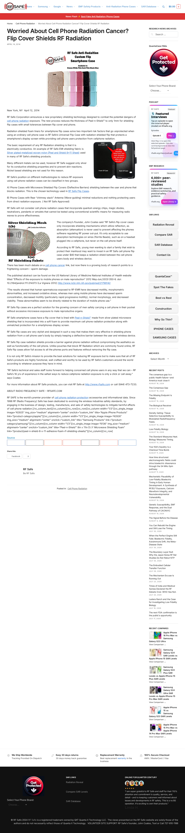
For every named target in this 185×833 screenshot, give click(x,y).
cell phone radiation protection (71, 397)
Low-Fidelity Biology (158, 429)
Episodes (155, 130)
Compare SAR (163, 234)
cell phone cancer (55, 265)
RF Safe (28, 469)
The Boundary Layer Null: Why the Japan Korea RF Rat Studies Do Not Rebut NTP (163, 555)
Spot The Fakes (163, 287)
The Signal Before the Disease (163, 518)
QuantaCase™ (163, 276)
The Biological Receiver (160, 405)
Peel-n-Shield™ (83, 317)
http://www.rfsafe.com (97, 384)
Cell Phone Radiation (25, 23)
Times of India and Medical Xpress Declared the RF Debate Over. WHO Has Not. (162, 589)
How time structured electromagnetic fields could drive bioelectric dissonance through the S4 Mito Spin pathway (162, 463)
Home (10, 23)
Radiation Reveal (163, 224)
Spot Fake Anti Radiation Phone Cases (100, 16)
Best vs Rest (164, 297)
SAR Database (164, 244)
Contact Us (164, 254)
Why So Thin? (163, 319)
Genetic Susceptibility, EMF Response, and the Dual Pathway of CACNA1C (162, 507)
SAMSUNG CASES (164, 337)
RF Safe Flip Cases (78, 191)
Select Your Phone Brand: (162, 86)
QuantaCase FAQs (158, 46)
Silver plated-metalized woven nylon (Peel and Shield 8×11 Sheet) (43, 152)
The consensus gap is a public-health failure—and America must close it (161, 377)
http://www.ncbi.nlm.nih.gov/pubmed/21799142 (84, 283)
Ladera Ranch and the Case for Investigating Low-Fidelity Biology (163, 602)
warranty (122, 758)
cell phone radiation (18, 120)
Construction (163, 308)
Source (11, 437)
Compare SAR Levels (77, 791)
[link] (163, 131)
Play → (171, 135)
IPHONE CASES (163, 328)
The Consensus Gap (158, 388)
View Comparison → (157, 644)
